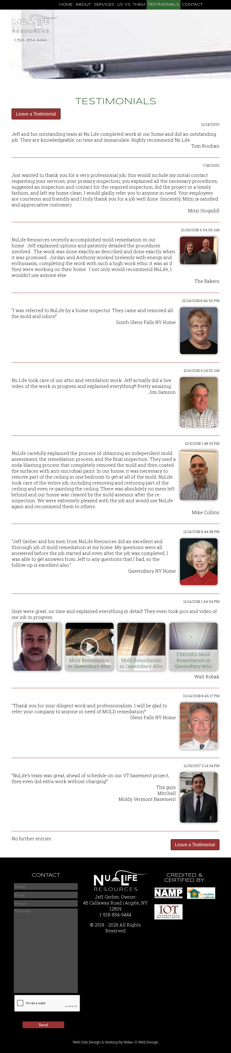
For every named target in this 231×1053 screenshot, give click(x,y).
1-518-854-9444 (30, 40)
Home (66, 4)
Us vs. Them (131, 4)
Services (104, 4)
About (83, 4)
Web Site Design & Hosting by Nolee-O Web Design (116, 1042)
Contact (192, 4)
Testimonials (163, 4)
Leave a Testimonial (36, 114)
